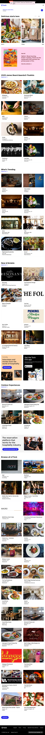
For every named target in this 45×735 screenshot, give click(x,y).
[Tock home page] (3, 5)
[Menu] (43, 5)
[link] (11, 90)
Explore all (3, 77)
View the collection (26, 63)
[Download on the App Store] (33, 366)
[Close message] (33, 3)
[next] (39, 16)
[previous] (35, 16)
